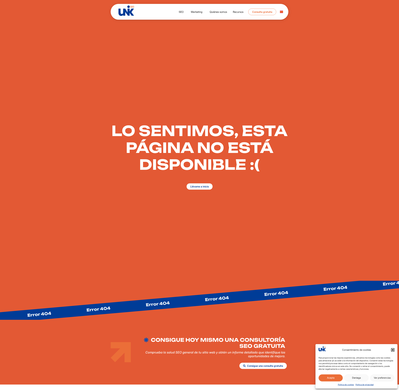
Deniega (356, 377)
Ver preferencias (382, 377)
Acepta (330, 377)
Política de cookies (346, 384)
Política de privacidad (365, 384)
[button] (392, 349)
